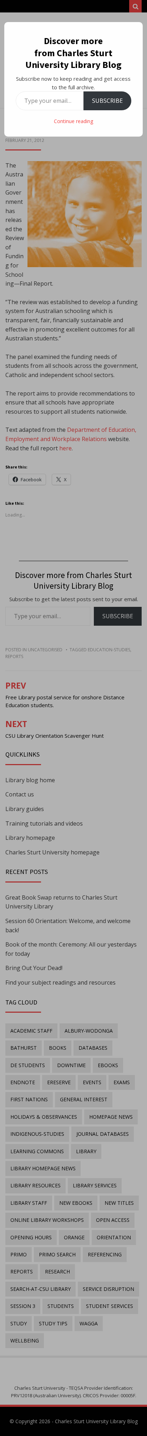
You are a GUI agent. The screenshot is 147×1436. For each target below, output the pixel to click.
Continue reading (73, 121)
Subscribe (107, 101)
